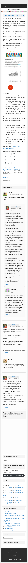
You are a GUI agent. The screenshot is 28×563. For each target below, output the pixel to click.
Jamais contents (9, 528)
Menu (4, 6)
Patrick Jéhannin (16, 207)
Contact (14, 555)
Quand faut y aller (19, 484)
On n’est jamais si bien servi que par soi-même (7, 169)
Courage (19, 559)
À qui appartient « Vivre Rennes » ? (13, 523)
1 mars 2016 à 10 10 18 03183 (15, 378)
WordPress (13, 559)
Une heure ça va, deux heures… (12, 530)
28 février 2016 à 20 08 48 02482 (15, 194)
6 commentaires (17, 18)
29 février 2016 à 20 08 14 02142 (15, 326)
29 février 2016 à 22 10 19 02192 (15, 361)
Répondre (5, 201)
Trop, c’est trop (18, 500)
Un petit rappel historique (14, 552)
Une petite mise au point (10, 513)
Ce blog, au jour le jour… (14, 550)
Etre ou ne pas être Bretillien (11, 542)
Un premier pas (8, 521)
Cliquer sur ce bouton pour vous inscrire (13, 475)
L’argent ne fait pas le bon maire (12, 525)
